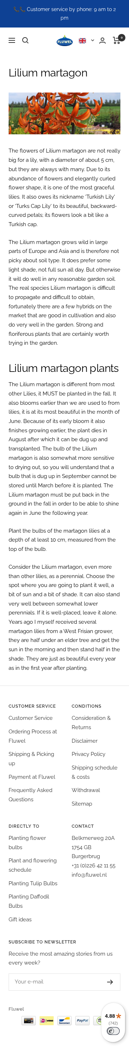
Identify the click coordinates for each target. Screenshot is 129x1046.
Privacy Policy (88, 754)
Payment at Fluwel (32, 777)
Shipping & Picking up (31, 759)
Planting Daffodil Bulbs (29, 901)
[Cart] (116, 40)
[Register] (103, 982)
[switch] (113, 1031)
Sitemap (82, 804)
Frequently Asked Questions (30, 795)
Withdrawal (86, 790)
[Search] (25, 40)
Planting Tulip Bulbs (33, 883)
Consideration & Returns (91, 723)
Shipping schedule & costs (95, 772)
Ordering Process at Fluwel (33, 736)
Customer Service (31, 718)
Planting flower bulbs (27, 843)
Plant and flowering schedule (33, 865)
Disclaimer (84, 741)
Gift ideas (20, 919)
